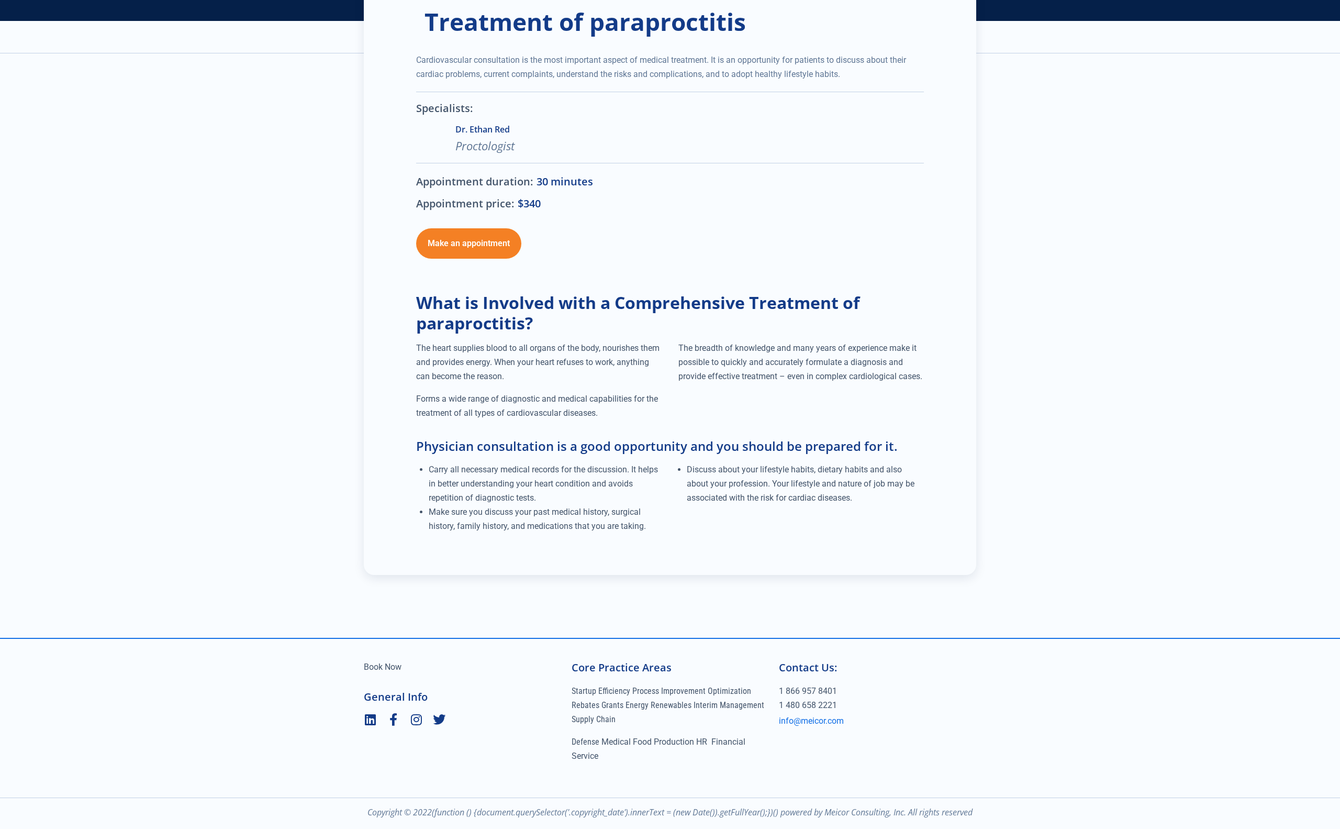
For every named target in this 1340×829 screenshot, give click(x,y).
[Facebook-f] (393, 719)
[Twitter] (439, 719)
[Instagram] (416, 719)
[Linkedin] (370, 719)
